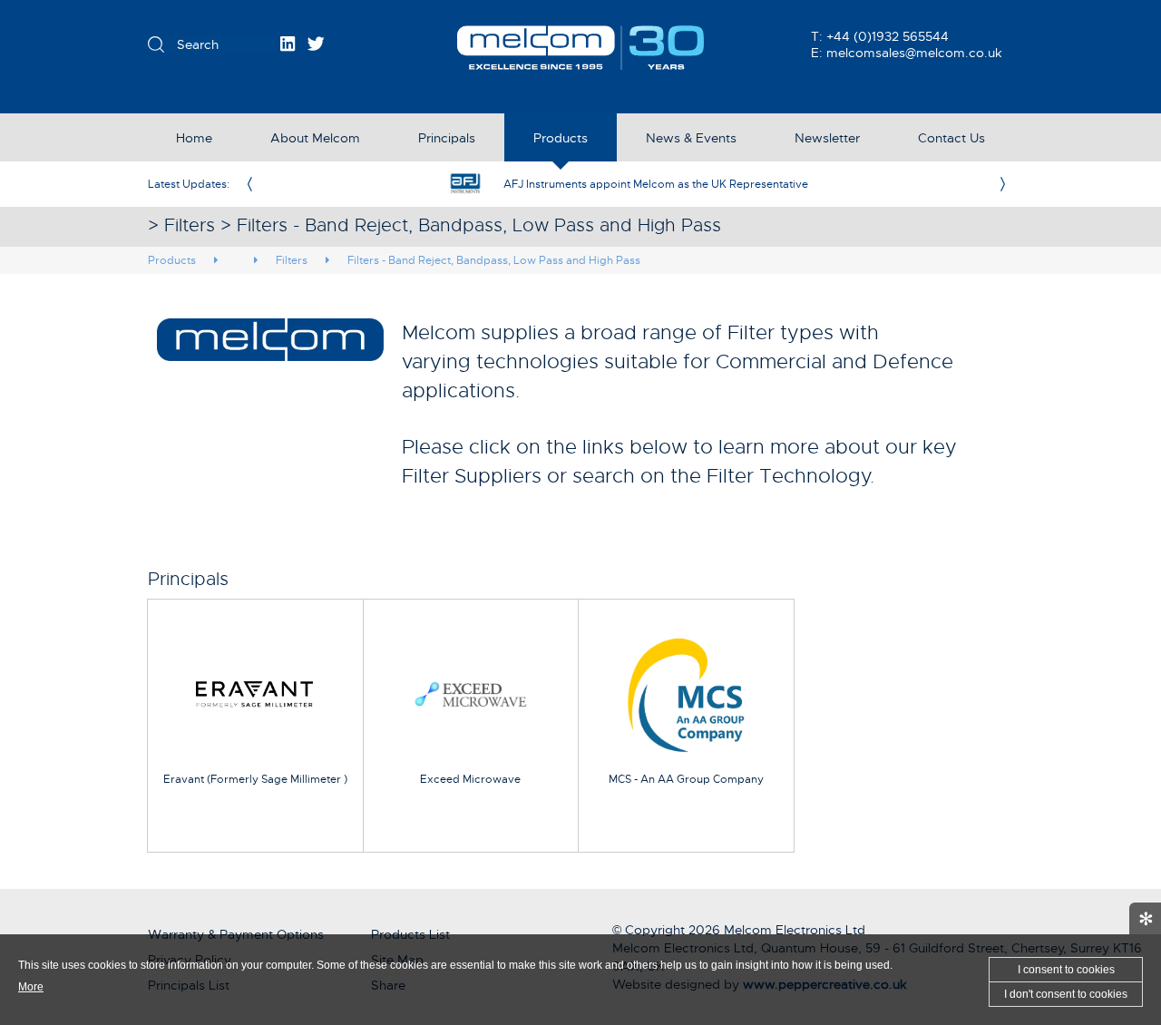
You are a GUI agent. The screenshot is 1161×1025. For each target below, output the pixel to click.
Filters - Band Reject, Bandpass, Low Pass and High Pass (493, 260)
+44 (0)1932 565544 (887, 36)
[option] (626, 184)
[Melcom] (581, 47)
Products (172, 260)
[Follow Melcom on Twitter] (316, 43)
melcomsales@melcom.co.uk (914, 52)
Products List (410, 934)
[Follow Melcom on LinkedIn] (287, 43)
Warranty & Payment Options (236, 934)
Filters (291, 260)
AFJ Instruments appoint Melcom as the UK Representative (655, 184)
